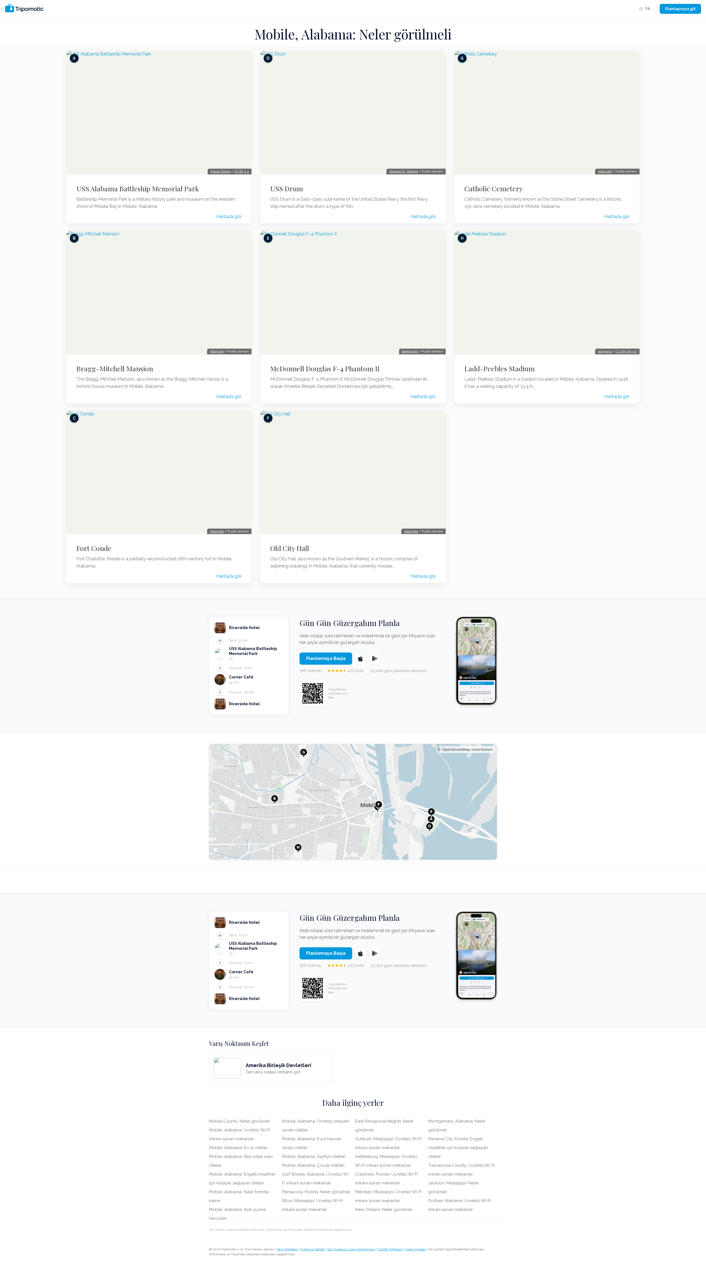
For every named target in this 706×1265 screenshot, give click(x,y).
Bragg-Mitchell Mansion (114, 368)
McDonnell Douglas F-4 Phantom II (324, 368)
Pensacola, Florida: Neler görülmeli (316, 1191)
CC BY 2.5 (241, 171)
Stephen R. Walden (403, 171)
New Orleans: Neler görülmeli (383, 1209)
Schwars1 (605, 351)
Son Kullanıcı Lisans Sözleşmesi (351, 1249)
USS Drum (286, 188)
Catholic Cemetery (493, 188)
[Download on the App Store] (360, 659)
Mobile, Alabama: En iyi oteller (238, 1147)
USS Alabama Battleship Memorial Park (137, 188)
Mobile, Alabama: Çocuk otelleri (313, 1165)
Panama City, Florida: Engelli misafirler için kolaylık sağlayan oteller (458, 1147)
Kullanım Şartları (312, 1249)
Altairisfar (217, 351)
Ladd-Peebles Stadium (499, 368)
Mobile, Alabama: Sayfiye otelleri (314, 1156)
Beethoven (410, 351)
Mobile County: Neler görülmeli (239, 1121)
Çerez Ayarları (415, 1249)
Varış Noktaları (287, 1249)
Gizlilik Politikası (390, 1249)
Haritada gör (229, 216)
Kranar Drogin (220, 171)
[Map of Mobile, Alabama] (353, 802)
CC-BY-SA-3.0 (626, 351)
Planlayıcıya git (680, 9)
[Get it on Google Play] (375, 659)
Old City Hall (289, 548)
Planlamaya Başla (326, 658)
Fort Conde (93, 548)
